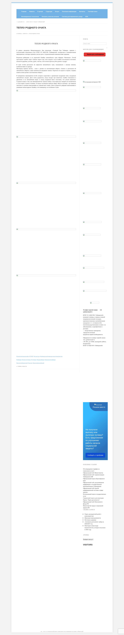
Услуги (57, 11)
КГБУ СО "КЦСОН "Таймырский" (37, 21)
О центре (40, 11)
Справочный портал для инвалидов (93, 498)
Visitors (88, 545)
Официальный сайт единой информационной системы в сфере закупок (93, 490)
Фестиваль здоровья (90, 520)
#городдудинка (26, 359)
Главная (23, 11)
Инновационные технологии (30, 16)
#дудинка (33, 359)
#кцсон (30, 363)
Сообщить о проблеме (95, 455)
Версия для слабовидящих (95, 54)
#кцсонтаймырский (22, 363)
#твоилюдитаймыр (50, 359)
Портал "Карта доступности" (91, 500)
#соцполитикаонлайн (22, 356)
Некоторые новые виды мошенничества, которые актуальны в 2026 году (95, 527)
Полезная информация (69, 11)
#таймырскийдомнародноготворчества (51, 356)
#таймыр (19, 359)
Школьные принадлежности (93, 518)
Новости (32, 11)
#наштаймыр (40, 359)
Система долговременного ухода (72, 16)
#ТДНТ (31, 356)
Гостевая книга (92, 11)
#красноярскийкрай (38, 363)
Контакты (82, 11)
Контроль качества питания (50, 16)
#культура (37, 356)
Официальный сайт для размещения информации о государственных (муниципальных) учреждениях (93, 484)
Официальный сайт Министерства (93, 473)
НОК (86, 16)
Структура (49, 11)
